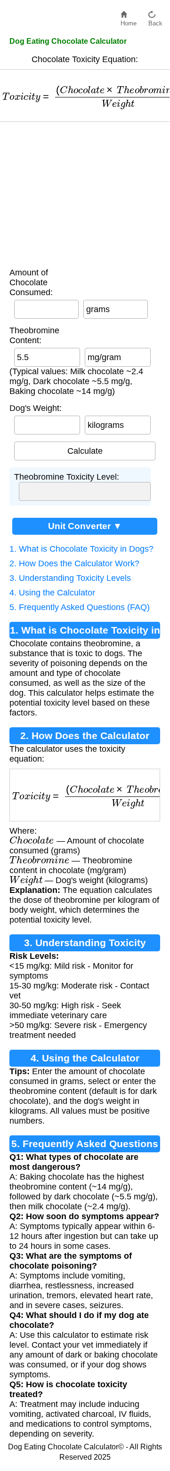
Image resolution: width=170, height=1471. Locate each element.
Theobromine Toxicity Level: (66, 477)
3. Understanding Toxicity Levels (70, 578)
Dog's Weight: (35, 408)
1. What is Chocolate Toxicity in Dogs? (81, 549)
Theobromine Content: (34, 335)
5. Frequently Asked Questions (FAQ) (79, 607)
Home (129, 21)
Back (155, 21)
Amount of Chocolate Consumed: (31, 282)
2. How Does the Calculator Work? (74, 563)
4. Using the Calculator (52, 592)
